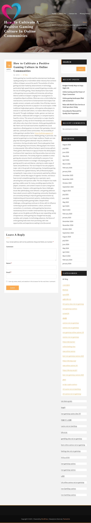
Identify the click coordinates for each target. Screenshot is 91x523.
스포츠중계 (66, 285)
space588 (66, 295)
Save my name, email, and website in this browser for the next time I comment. (32, 281)
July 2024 (65, 241)
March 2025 (66, 210)
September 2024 (68, 233)
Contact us (73, 13)
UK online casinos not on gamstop (72, 482)
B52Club (65, 290)
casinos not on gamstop (71, 323)
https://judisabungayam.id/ (44, 133)
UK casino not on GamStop (72, 389)
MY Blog (25, 75)
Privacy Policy (85, 13)
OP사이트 (64, 432)
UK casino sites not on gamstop (73, 304)
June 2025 (66, 198)
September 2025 (68, 187)
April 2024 (66, 252)
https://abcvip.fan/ (69, 342)
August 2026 (67, 145)
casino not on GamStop (69, 426)
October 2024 (67, 229)
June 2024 (66, 244)
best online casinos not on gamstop (73, 445)
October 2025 (67, 183)
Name (9, 263)
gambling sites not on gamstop (71, 439)
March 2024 (66, 256)
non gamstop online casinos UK (73, 332)
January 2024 (67, 264)
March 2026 (66, 164)
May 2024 (66, 248)
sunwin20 (66, 313)
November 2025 (68, 179)
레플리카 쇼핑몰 (66, 420)
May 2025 (66, 202)
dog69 (63, 407)
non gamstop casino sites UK (71, 414)
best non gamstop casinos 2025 (73, 356)
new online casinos (69, 351)
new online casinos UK (70, 365)
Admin (17, 75)
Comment (9, 247)
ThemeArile (66, 519)
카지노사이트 (65, 457)
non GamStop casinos (68, 489)
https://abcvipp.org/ (69, 361)
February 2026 (67, 168)
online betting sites (69, 347)
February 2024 (67, 260)
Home (54, 13)
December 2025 (68, 175)
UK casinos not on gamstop (72, 394)
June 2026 (66, 152)
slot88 (65, 318)
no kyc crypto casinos (70, 384)
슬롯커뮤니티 (67, 299)
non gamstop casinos (70, 309)
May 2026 (66, 156)
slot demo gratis (66, 401)
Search (67, 62)
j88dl (64, 380)
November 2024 (68, 225)
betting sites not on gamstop (71, 451)
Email (8, 272)
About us (62, 13)
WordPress (44, 519)
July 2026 (65, 148)
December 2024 (68, 221)
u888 (62, 476)
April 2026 (66, 160)
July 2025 (65, 195)
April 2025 (66, 206)
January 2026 (67, 171)
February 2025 (67, 214)
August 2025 (67, 191)
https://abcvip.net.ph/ (70, 370)
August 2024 (67, 237)
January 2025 (67, 218)
